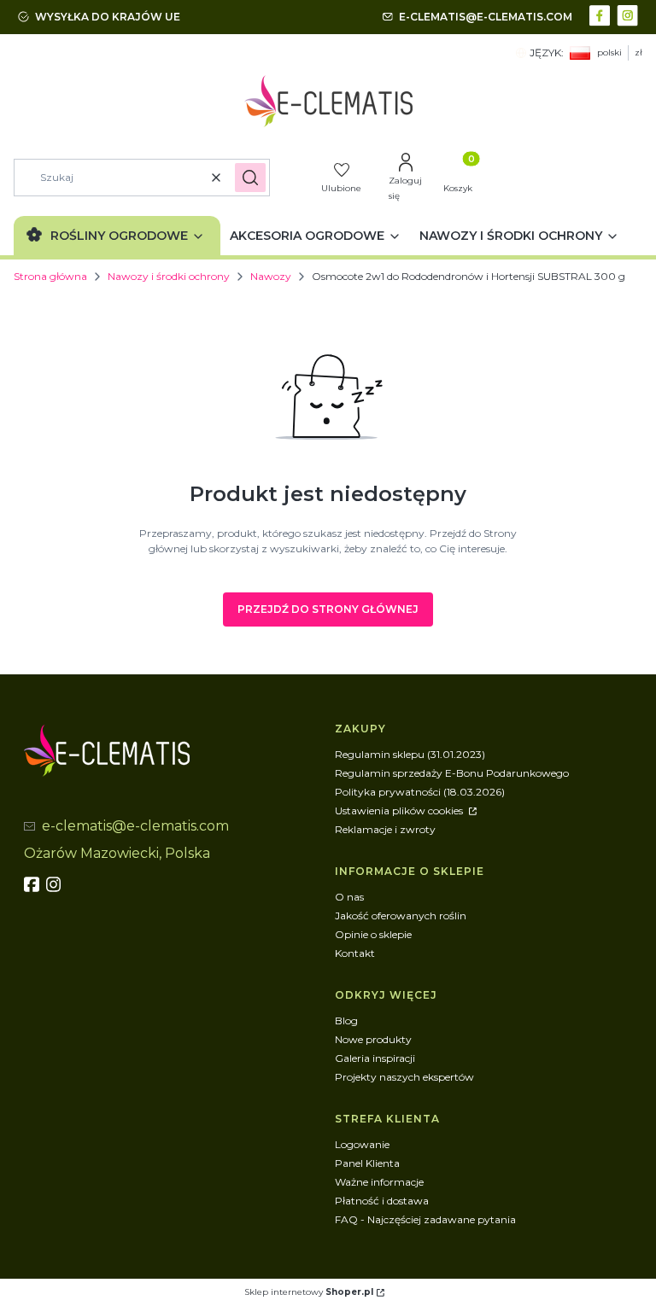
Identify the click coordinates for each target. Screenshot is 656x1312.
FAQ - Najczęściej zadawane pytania (425, 1219)
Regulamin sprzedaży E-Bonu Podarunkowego (452, 773)
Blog (346, 1020)
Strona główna (50, 276)
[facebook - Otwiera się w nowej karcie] (601, 14)
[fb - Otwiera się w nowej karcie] (33, 884)
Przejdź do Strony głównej (328, 609)
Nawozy (270, 276)
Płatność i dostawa (382, 1200)
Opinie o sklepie (373, 934)
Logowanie (362, 1144)
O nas (349, 896)
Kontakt (355, 953)
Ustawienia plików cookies (400, 810)
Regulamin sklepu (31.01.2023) (410, 754)
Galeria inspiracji (375, 1058)
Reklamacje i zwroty (385, 829)
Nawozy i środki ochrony (169, 276)
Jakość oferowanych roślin (400, 915)
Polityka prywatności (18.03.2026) (420, 791)
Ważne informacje (379, 1181)
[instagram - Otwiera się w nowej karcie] (629, 14)
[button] (250, 177)
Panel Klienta (367, 1163)
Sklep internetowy (308, 1291)
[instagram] (55, 884)
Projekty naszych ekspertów (404, 1076)
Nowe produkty (373, 1039)
